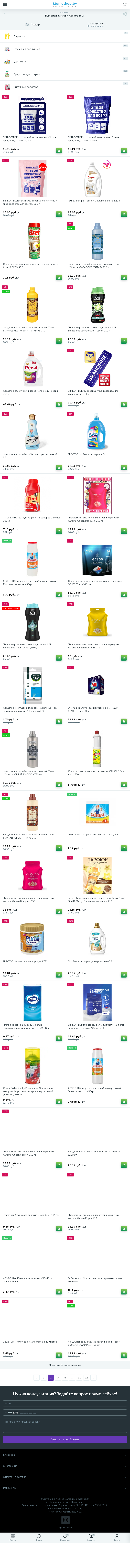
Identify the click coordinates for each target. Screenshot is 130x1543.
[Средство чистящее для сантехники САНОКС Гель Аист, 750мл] (97, 749)
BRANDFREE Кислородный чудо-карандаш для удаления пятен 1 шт (93, 392)
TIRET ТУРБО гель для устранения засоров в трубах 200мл (31, 519)
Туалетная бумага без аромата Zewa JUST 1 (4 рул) (31, 1215)
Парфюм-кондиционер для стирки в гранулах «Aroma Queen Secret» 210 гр (28, 1153)
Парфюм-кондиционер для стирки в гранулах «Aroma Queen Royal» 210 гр (93, 1217)
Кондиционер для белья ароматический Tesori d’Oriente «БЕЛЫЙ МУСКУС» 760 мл (29, 773)
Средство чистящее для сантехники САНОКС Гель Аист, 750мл (96, 773)
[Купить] (59, 150)
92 (86, 1377)
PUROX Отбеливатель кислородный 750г (26, 961)
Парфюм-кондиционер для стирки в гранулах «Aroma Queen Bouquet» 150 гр (28, 900)
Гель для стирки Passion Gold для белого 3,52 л (94, 200)
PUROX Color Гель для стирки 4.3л (86, 454)
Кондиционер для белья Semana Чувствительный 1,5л (30, 456)
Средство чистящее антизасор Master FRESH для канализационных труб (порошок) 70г (30, 709)
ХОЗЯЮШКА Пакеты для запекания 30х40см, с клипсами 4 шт (29, 1280)
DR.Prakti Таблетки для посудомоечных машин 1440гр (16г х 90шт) (93, 709)
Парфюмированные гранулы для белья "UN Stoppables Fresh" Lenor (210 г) (27, 646)
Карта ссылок (65, 1527)
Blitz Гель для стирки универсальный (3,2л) (91, 961)
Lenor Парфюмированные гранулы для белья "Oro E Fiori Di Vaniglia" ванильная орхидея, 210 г (97, 900)
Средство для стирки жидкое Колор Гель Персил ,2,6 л (30, 392)
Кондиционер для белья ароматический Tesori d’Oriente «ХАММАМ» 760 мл (94, 1343)
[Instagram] (65, 1520)
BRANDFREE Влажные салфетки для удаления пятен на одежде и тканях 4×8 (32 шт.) (96, 1026)
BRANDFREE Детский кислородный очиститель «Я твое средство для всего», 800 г (30, 202)
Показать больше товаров (65, 1365)
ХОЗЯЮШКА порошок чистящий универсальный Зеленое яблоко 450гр (95, 1090)
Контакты (9, 1455)
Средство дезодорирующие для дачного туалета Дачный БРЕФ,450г (30, 266)
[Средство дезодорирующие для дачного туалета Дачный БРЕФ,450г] (32, 241)
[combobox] (11, 1412)
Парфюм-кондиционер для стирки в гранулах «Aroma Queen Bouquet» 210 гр (93, 519)
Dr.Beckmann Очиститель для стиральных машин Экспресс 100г (95, 1280)
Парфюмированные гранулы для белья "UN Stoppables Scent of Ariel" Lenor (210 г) (92, 329)
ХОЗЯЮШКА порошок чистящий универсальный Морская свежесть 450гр (30, 583)
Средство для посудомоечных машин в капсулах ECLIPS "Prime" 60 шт (95, 583)
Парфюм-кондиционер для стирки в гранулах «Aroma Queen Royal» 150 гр (93, 646)
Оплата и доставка (14, 1476)
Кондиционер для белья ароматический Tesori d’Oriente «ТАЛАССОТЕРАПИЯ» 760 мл (94, 266)
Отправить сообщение (65, 1439)
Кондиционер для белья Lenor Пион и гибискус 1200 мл (94, 1153)
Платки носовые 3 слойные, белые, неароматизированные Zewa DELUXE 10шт (27, 1026)
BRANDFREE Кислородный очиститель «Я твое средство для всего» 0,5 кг (93, 139)
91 (79, 1377)
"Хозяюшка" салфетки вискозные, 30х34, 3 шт (94, 834)
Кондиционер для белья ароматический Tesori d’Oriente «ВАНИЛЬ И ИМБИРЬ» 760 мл (29, 329)
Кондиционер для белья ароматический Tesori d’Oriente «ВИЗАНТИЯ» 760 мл (29, 836)
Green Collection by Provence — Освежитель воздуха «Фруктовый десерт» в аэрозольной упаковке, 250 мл (28, 1091)
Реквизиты (9, 1487)
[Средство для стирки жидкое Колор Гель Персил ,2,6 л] (32, 368)
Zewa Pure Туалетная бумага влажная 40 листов (30, 1341)
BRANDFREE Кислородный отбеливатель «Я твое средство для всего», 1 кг (30, 139)
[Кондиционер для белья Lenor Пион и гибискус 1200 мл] (97, 1129)
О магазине (10, 1465)
